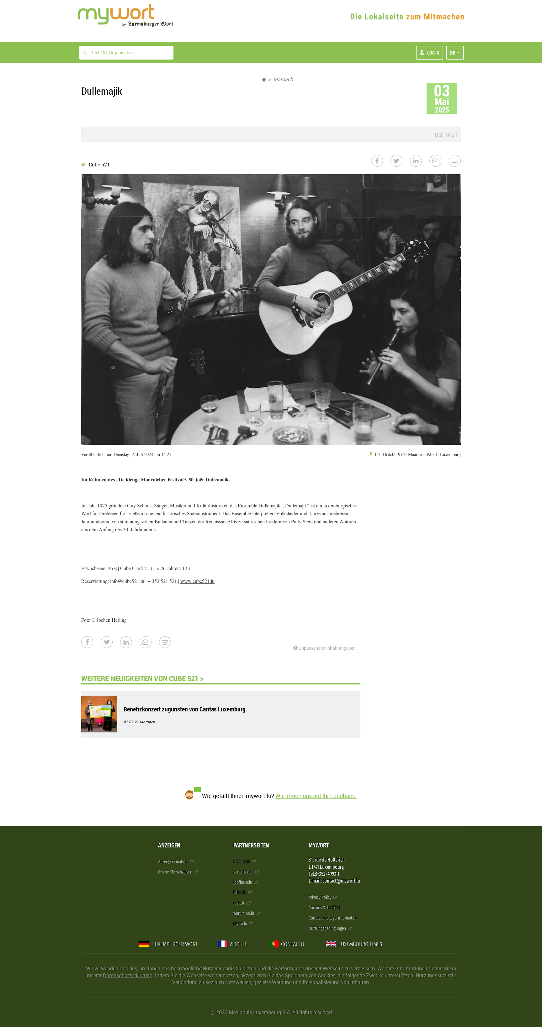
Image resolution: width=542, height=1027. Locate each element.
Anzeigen (169, 845)
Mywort (319, 845)
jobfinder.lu (243, 882)
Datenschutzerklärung (127, 975)
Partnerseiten (251, 845)
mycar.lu (240, 923)
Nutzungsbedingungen (328, 928)
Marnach (283, 79)
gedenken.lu (243, 872)
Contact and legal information (333, 918)
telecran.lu (242, 861)
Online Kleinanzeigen (175, 872)
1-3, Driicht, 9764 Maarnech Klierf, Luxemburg (417, 454)
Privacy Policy (320, 897)
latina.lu (240, 892)
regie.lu (239, 903)
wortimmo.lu (244, 913)
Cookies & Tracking (324, 907)
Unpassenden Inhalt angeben (327, 648)
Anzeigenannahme (173, 861)
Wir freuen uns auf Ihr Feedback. (316, 795)
